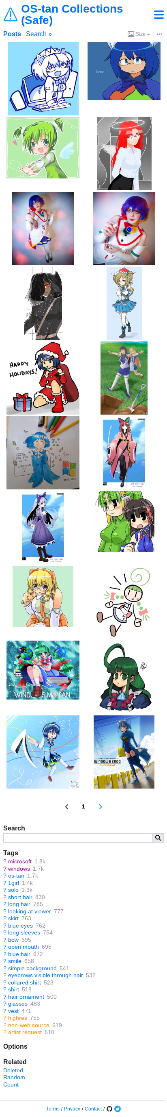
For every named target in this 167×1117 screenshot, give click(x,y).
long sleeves (24, 932)
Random (14, 1077)
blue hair (19, 954)
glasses (18, 1003)
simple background (32, 968)
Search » (39, 33)
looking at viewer (29, 911)
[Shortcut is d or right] (100, 806)
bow (13, 940)
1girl (13, 883)
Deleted (13, 1070)
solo (13, 890)
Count (11, 1084)
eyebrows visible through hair (45, 975)
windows (19, 868)
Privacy (72, 1108)
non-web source (28, 1025)
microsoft (20, 861)
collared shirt (24, 982)
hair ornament (26, 996)
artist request (25, 1032)
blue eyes (20, 925)
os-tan (16, 875)
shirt (13, 989)
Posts (12, 33)
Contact (93, 1108)
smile (14, 961)
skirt (13, 918)
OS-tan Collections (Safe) (72, 14)
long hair (19, 904)
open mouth (23, 946)
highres (17, 1018)
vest (13, 1011)
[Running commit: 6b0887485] (109, 1109)
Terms (53, 1108)
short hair (20, 897)
